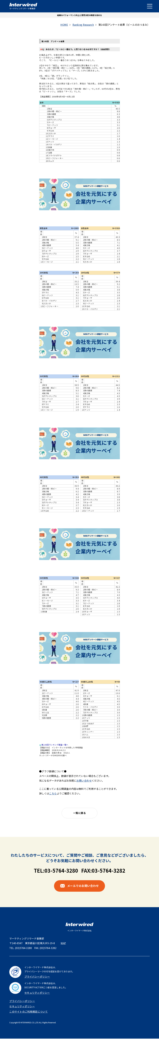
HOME (64, 24)
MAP (63, 943)
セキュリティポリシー (37, 992)
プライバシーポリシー (37, 976)
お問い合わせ (84, 780)
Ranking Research (83, 24)
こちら (53, 793)
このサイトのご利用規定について (28, 1011)
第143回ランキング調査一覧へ (54, 744)
